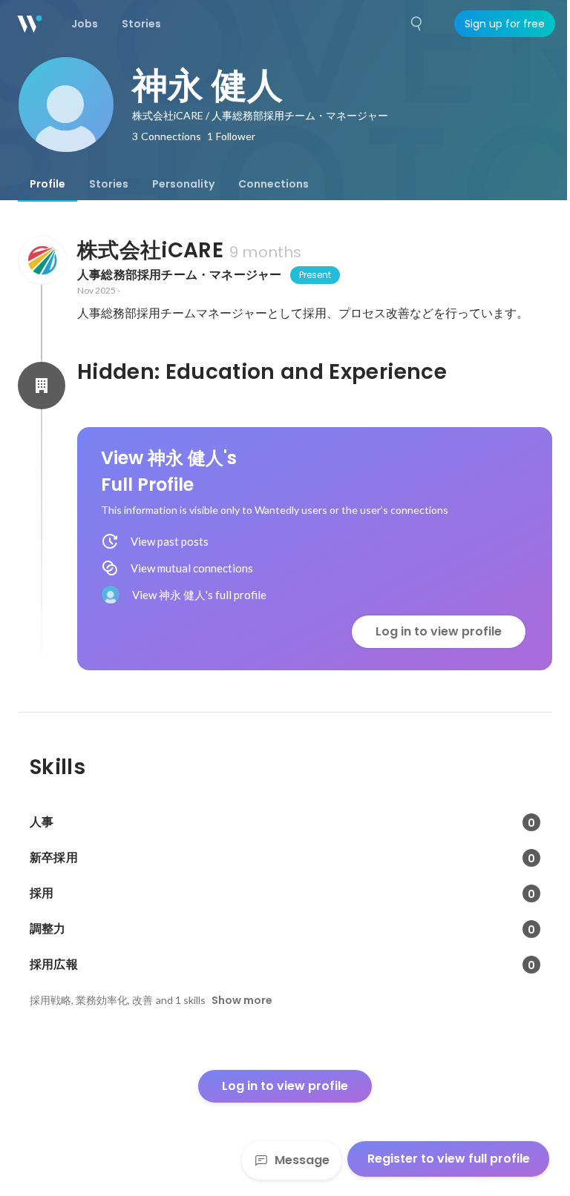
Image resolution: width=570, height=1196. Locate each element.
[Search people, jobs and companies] (417, 24)
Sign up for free (505, 23)
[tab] (47, 184)
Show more (242, 1000)
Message (302, 1160)
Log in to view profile (439, 631)
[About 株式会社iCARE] (41, 260)
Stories (108, 183)
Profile (47, 183)
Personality (183, 183)
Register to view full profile (448, 1158)
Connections (273, 183)
